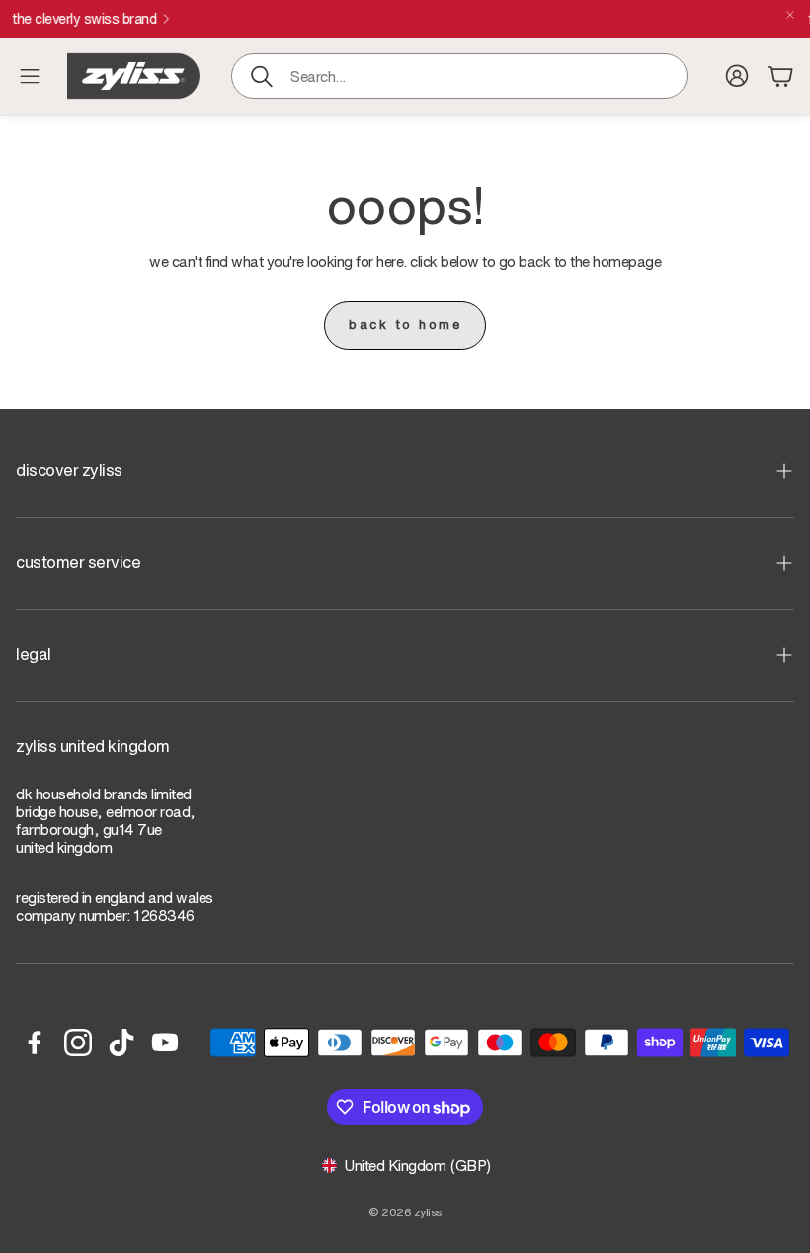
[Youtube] (165, 1042)
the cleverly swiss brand (390, 19)
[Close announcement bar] (790, 15)
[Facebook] (34, 1042)
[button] (459, 76)
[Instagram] (78, 1042)
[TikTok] (121, 1042)
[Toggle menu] (29, 76)
